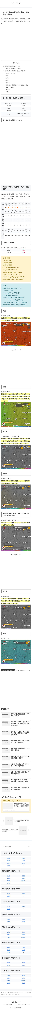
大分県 (23, 975)
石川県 (8, 909)
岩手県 (8, 863)
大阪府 (8, 937)
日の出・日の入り (10, 73)
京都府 (8, 934)
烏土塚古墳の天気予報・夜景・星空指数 (15, 71)
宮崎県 (23, 978)
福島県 (23, 863)
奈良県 (23, 934)
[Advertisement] (16, 42)
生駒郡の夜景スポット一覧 (24, 670)
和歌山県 (23, 937)
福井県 (23, 906)
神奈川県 (23, 880)
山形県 (23, 860)
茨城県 (8, 876)
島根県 (8, 950)
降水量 (8, 80)
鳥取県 (8, 947)
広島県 (23, 947)
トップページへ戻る (8, 1004)
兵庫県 (23, 932)
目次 (13, 63)
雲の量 (8, 82)
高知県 (23, 965)
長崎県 (8, 980)
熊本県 (8, 983)
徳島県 (8, 962)
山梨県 (8, 896)
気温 (7, 75)
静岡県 (8, 921)
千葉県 (23, 876)
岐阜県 (8, 919)
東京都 (23, 878)
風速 (7, 92)
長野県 (23, 893)
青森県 (8, 860)
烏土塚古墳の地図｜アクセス (13, 68)
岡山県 (8, 952)
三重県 (23, 921)
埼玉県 (8, 883)
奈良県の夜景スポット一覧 (9, 670)
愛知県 (23, 919)
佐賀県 (8, 978)
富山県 (8, 906)
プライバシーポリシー (23, 1004)
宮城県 (8, 865)
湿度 (7, 78)
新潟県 (8, 893)
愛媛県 (23, 962)
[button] (29, 846)
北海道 (8, 858)
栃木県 (8, 878)
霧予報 (8, 89)
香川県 (8, 965)
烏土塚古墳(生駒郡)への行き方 (12, 66)
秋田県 (23, 858)
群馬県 (8, 880)
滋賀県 (8, 932)
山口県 (23, 950)
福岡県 (8, 975)
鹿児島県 (23, 980)
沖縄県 (23, 983)
